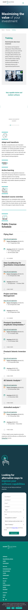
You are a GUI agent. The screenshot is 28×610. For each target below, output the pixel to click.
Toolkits (4, 561)
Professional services (7, 568)
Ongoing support (6, 575)
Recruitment (5, 589)
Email (4, 597)
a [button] (23, 3)
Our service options (6, 570)
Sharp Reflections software (8, 558)
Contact (4, 594)
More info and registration (10, 239)
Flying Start (4, 438)
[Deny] (26, 606)
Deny (13, 608)
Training (4, 573)
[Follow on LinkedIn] (3, 600)
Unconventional (6, 563)
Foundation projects (6, 585)
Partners (4, 587)
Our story (4, 580)
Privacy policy (19, 608)
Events (4, 582)
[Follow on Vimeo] (6, 600)
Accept (8, 608)
